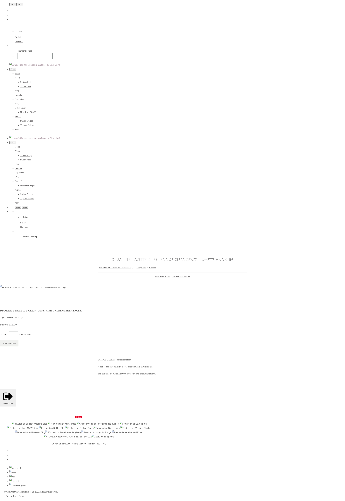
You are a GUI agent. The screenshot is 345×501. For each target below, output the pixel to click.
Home (17, 73)
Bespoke (18, 95)
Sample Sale (141, 268)
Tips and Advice (27, 125)
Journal (18, 116)
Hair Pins (152, 268)
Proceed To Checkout (181, 276)
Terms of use (94, 444)
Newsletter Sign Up (28, 112)
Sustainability (26, 82)
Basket (18, 37)
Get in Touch (20, 108)
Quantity (3, 334)
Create (21, 496)
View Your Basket (162, 276)
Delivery (82, 444)
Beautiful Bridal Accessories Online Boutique (116, 268)
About (17, 78)
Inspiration (19, 99)
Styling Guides (26, 121)
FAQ (17, 103)
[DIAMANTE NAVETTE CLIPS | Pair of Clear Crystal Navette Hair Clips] (4, 296)
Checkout (19, 41)
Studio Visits (25, 86)
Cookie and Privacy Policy (64, 444)
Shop (17, 91)
